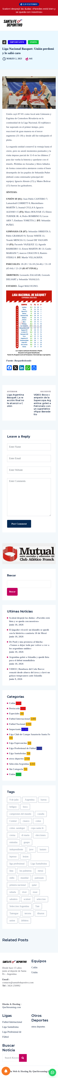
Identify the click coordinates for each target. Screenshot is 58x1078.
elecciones (41, 835)
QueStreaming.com (11, 1007)
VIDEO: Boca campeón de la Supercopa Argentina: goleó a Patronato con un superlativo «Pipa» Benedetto (42, 404)
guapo (27, 842)
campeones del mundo (20, 814)
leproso (13, 856)
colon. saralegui (17, 828)
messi (40, 870)
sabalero (13, 899)
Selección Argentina (19, 764)
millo (11, 878)
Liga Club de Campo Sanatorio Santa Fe (29, 734)
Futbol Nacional (17, 724)
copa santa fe (37, 828)
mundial (24, 878)
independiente (16, 849)
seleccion (41, 899)
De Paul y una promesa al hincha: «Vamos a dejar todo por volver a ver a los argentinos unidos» (29, 645)
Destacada (14, 708)
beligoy (13, 806)
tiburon (40, 913)
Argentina (29, 799)
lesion (25, 856)
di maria (25, 835)
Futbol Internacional (19, 719)
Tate (37, 906)
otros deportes (16, 758)
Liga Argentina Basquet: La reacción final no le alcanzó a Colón (15, 400)
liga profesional (16, 863)
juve (31, 849)
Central (13, 821)
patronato (39, 878)
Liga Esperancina (18, 743)
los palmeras (25, 870)
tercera (28, 913)
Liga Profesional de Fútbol (22, 748)
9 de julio (14, 799)
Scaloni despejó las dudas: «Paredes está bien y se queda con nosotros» (29, 10)
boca (25, 806)
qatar (34, 885)
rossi (35, 892)
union (12, 920)
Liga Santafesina (17, 753)
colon (38, 821)
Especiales (14, 713)
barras (44, 799)
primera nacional (17, 885)
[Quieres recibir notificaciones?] (6, 1071)
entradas (13, 842)
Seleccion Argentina (19, 906)
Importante (17, 42)
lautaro (43, 849)
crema (12, 835)
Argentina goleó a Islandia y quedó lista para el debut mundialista (29, 659)
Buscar (11, 575)
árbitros (24, 920)
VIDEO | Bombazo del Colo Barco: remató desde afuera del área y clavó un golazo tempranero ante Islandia (29, 672)
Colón (12, 703)
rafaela (12, 892)
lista (11, 870)
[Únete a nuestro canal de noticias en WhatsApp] (52, 1072)
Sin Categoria (16, 769)
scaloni (27, 899)
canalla (40, 814)
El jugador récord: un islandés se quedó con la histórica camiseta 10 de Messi (29, 631)
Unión (33, 42)
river (24, 892)
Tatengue (13, 913)
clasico (26, 821)
